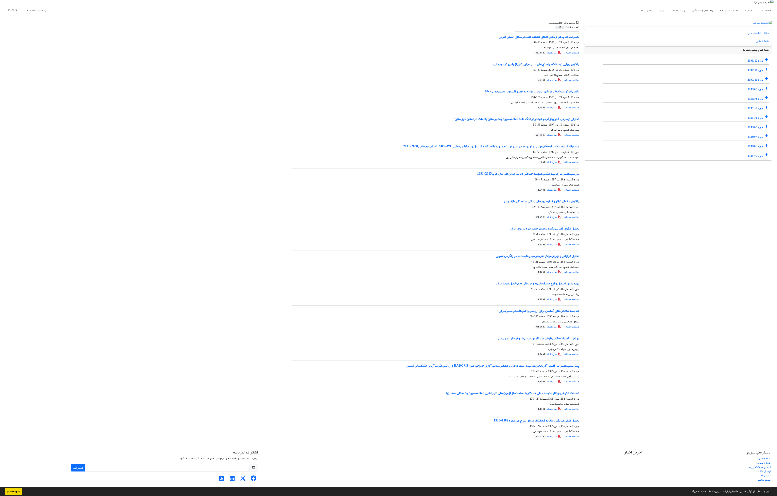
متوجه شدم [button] (13, 491)
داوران (662, 10)
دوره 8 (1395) (755, 98)
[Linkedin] (232, 479)
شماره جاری (762, 41)
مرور (749, 10)
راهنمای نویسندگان (702, 10)
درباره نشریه (763, 462)
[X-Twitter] (243, 479)
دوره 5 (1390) (755, 127)
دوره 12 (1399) (755, 60)
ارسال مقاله (679, 10)
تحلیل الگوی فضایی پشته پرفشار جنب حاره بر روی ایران (544, 228)
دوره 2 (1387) (755, 156)
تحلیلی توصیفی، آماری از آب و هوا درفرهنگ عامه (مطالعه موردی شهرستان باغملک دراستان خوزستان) (516, 119)
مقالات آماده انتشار (758, 33)
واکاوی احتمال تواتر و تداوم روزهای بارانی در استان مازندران (541, 201)
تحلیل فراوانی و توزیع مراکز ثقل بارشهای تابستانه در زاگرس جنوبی (537, 256)
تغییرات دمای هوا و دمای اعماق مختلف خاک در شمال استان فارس (539, 37)
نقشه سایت (764, 479)
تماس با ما (646, 10)
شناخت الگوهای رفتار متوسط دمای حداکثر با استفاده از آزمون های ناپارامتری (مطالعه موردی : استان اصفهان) (512, 393)
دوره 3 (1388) (755, 146)
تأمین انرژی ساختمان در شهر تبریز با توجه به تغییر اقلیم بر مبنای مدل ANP (532, 91)
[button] (688, 491)
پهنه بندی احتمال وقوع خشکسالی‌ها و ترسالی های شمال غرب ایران (537, 283)
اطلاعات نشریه (730, 10)
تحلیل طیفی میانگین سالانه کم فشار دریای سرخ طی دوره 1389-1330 (536, 420)
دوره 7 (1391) (755, 108)
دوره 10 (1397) (755, 79)
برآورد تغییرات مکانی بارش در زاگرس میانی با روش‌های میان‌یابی (538, 338)
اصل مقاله (547, 52)
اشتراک (78, 468)
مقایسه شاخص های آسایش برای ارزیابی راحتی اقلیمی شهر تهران (539, 311)
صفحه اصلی (765, 10)
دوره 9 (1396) (755, 89)
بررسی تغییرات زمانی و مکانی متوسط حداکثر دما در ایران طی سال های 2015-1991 (528, 174)
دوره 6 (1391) (755, 118)
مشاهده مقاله (571, 52)
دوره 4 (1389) (755, 137)
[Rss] (221, 479)
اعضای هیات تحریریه (759, 467)
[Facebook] (253, 479)
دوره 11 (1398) (755, 70)
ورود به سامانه (37, 10)
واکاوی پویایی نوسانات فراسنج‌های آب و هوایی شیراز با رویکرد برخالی (536, 64)
